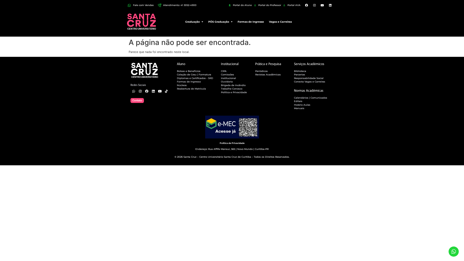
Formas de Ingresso (251, 21)
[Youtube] (322, 5)
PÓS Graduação (218, 21)
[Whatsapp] (133, 91)
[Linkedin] (330, 5)
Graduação (192, 21)
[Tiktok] (166, 91)
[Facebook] (306, 5)
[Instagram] (314, 5)
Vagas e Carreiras (280, 21)
